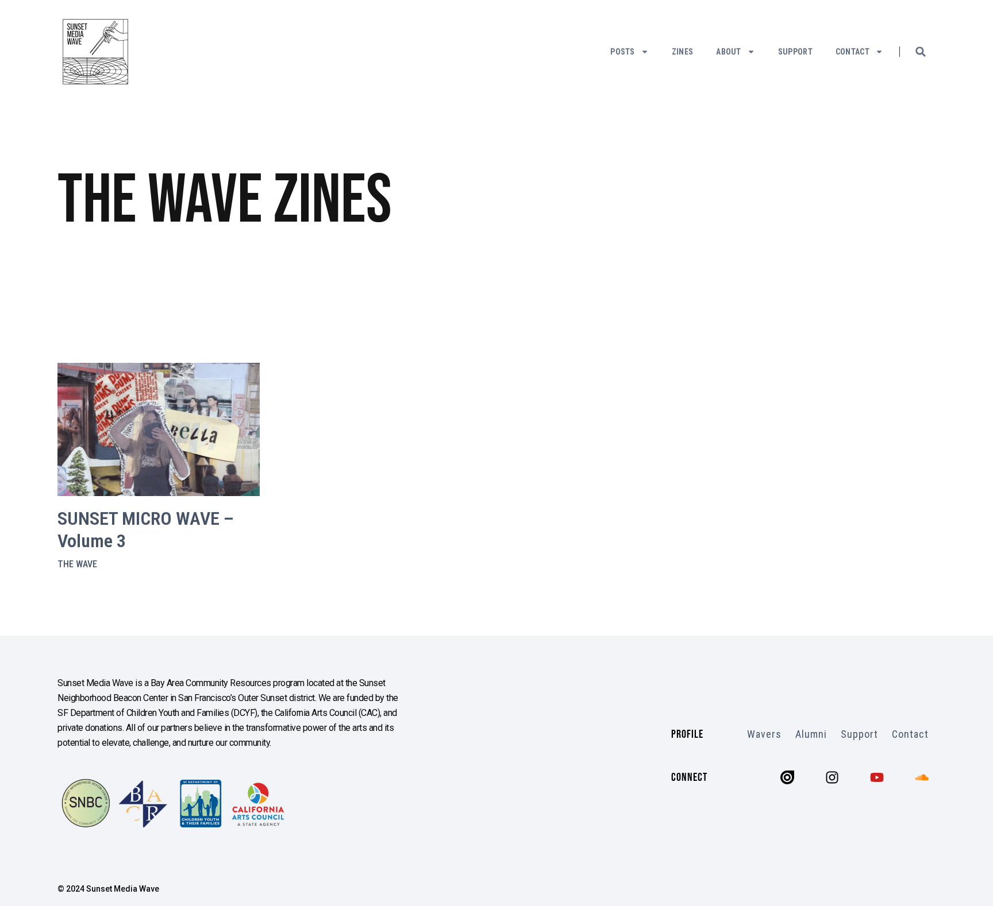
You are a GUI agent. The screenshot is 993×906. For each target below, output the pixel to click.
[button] (920, 51)
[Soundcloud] (922, 777)
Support (795, 51)
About (728, 51)
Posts (622, 51)
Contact (852, 51)
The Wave (77, 564)
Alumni (811, 734)
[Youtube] (877, 777)
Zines (683, 51)
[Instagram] (832, 777)
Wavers (764, 734)
